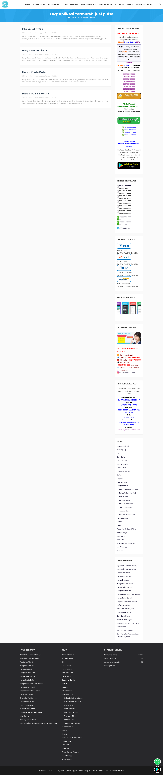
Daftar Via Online (123, 605)
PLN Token (123, 496)
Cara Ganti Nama (123, 616)
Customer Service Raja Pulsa (128, 623)
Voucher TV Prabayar (127, 514)
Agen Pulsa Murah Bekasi (126, 569)
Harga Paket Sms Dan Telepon (128, 594)
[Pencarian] (160, 4)
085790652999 (129, 91)
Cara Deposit (122, 460)
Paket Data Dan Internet (128, 489)
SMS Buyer (121, 536)
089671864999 (124, 365)
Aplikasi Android (123, 446)
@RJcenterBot (124, 228)
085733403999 (129, 84)
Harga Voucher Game (125, 583)
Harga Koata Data (34, 72)
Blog (118, 453)
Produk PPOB (124, 500)
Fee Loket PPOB (32, 28)
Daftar (119, 475)
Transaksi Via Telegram (126, 543)
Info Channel (121, 627)
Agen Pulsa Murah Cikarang (127, 565)
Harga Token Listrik (35, 50)
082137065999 (130, 132)
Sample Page (122, 532)
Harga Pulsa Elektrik (35, 93)
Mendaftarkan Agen (124, 619)
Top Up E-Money (125, 507)
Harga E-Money (123, 580)
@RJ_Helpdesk (134, 357)
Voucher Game (124, 511)
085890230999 (129, 86)
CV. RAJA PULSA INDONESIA (113, 770)
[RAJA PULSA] (5, 4)
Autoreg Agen (122, 450)
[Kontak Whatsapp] (157, 761)
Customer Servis (123, 471)
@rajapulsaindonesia (127, 372)
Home (119, 522)
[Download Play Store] (157, 769)
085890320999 (129, 89)
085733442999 (129, 74)
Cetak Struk (121, 468)
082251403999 (129, 76)
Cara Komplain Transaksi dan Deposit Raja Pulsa (38, 723)
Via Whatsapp (122, 547)
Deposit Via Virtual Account (127, 601)
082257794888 (130, 135)
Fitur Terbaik (122, 482)
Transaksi (120, 539)
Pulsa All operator (126, 503)
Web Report (121, 550)
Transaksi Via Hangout (125, 609)
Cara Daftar (121, 457)
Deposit (120, 478)
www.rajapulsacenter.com (77, 770)
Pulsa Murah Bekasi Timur (127, 529)
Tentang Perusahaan (125, 630)
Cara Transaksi (122, 464)
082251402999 (129, 79)
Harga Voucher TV (124, 576)
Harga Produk (122, 486)
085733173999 (129, 81)
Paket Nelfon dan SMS (127, 493)
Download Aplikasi (124, 612)
